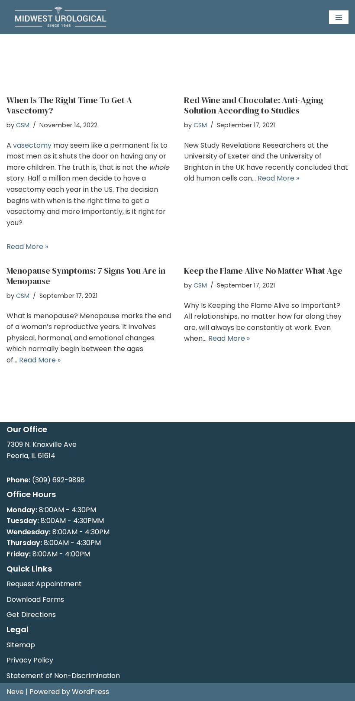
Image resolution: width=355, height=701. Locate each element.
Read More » (27, 247)
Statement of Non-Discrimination (63, 676)
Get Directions (31, 615)
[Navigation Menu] (339, 17)
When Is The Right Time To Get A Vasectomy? (69, 105)
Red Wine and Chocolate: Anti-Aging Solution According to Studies (253, 105)
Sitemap (20, 645)
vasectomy (32, 145)
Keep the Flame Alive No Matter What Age (263, 271)
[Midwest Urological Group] (60, 17)
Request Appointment (44, 584)
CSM (22, 125)
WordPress (90, 692)
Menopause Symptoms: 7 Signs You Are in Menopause (85, 276)
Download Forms (35, 599)
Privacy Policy (29, 660)
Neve (15, 692)
